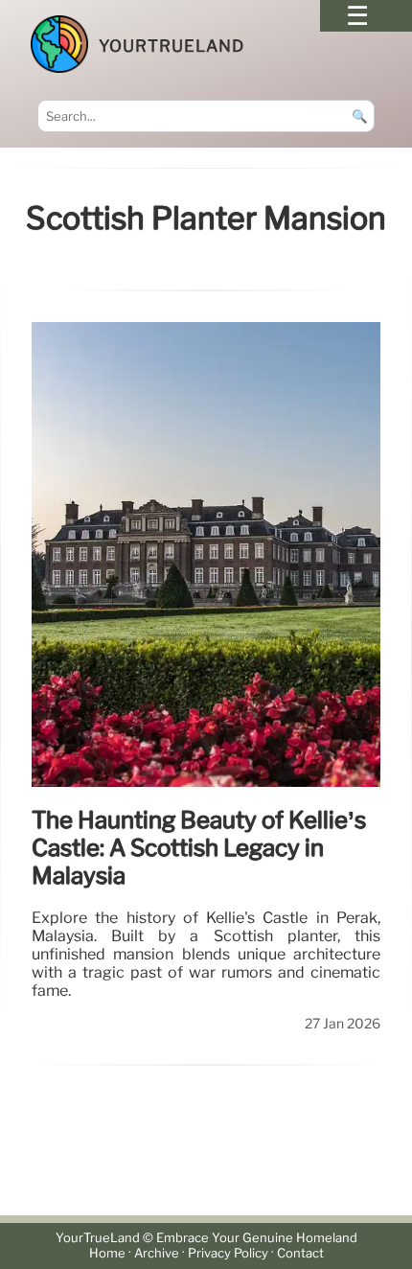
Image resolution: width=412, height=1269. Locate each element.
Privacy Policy (228, 1253)
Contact (300, 1253)
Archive (156, 1253)
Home (107, 1253)
